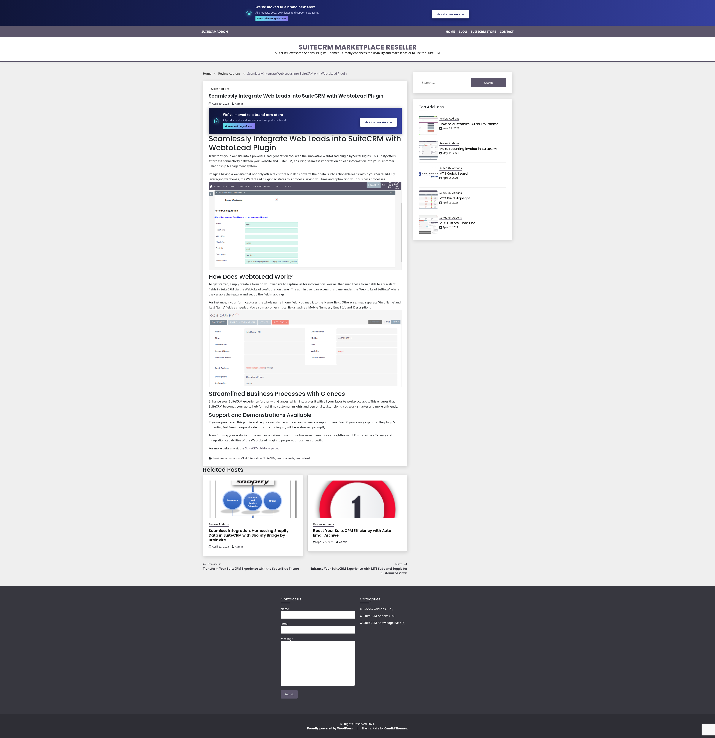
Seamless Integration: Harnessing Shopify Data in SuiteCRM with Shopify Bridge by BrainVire (249, 535)
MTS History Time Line (457, 223)
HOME (450, 32)
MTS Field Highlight (454, 198)
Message (287, 639)
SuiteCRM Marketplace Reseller (357, 47)
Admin (239, 103)
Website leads (285, 458)
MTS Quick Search (454, 173)
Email (284, 624)
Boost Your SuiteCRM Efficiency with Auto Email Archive (352, 533)
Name (285, 609)
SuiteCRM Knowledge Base (382, 623)
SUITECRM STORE (483, 32)
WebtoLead (303, 458)
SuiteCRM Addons (450, 168)
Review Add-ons (219, 88)
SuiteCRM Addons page (261, 448)
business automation (226, 458)
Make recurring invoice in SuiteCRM (468, 148)
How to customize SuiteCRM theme (468, 124)
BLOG (463, 32)
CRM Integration (251, 458)
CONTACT (507, 32)
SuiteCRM (269, 458)
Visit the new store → (450, 14)
